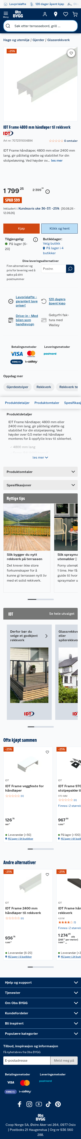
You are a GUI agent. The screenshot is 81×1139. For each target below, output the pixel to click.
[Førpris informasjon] (47, 192)
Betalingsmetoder (24, 346)
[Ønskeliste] (66, 14)
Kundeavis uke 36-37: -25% (38, 208)
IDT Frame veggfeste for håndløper (24, 788)
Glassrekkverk (58, 40)
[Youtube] (39, 1104)
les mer (57, 160)
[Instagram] (29, 1104)
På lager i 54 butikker (20, 838)
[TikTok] (48, 1104)
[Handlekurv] (75, 14)
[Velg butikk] (56, 14)
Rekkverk (44, 387)
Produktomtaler (46, 403)
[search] (8, 26)
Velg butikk (51, 243)
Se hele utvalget (61, 614)
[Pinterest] (58, 1104)
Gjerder (38, 40)
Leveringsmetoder (57, 346)
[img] (28, 796)
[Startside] (25, 14)
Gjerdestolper (17, 387)
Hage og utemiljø (16, 40)
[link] (63, 141)
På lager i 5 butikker (20, 956)
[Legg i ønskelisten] (71, 53)
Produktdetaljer (17, 403)
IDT (7, 780)
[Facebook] (20, 1104)
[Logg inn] (45, 14)
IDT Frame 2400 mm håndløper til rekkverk (23, 910)
